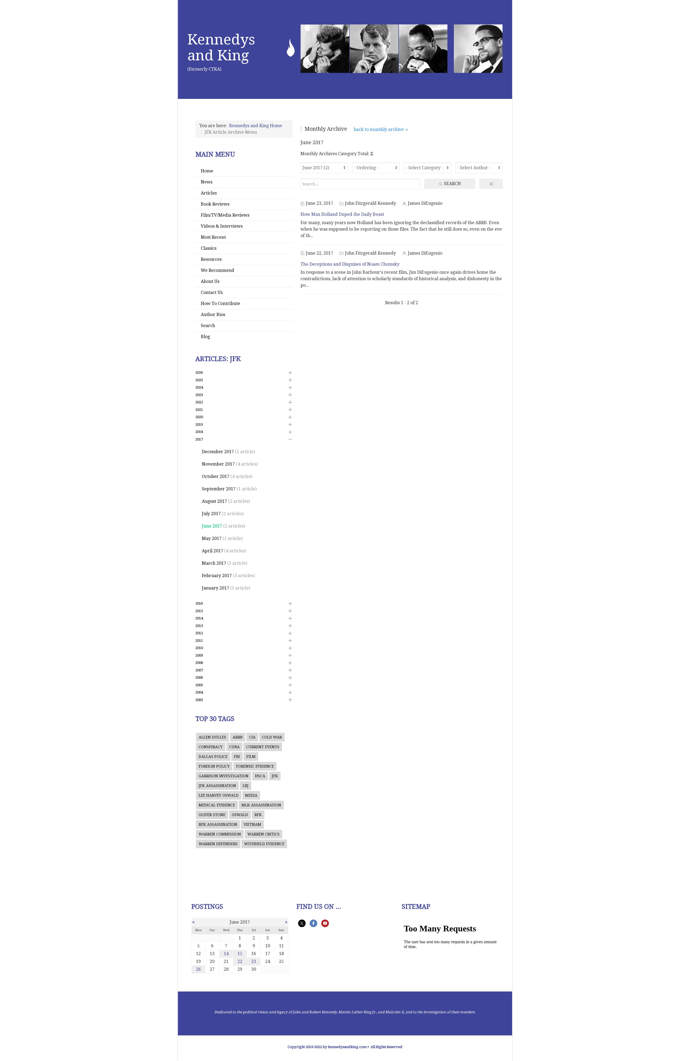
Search (208, 325)
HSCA (260, 776)
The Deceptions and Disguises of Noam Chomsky (350, 264)
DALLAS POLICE (213, 756)
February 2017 (217, 575)
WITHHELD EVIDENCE (264, 844)
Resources (211, 259)
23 (253, 961)
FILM (251, 756)
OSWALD (240, 815)
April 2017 (212, 550)
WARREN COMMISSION (220, 834)
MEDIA (251, 795)
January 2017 (215, 588)
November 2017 (218, 464)
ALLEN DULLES (212, 737)
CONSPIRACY (211, 747)
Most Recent (213, 237)
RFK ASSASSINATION (218, 824)
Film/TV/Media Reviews (225, 215)
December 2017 (218, 451)
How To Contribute (220, 303)
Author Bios (213, 314)
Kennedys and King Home (255, 125)
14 (226, 953)
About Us (210, 281)
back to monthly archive (379, 129)
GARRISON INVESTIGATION (224, 776)
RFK (258, 815)
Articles (209, 193)
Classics (208, 248)
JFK (275, 776)
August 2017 (214, 501)
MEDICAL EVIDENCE (217, 805)
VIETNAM (252, 824)
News (206, 182)
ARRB (238, 737)
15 (239, 953)
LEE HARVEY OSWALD (219, 795)
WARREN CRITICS (263, 834)
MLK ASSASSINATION (261, 805)
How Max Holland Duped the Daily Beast (342, 214)
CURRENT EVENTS (262, 747)
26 (198, 969)
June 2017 (212, 526)
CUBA (234, 747)
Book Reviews (215, 204)
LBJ (246, 785)
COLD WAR (272, 737)
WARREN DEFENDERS (218, 844)
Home (207, 171)
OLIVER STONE (212, 815)
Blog (205, 336)
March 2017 (214, 563)
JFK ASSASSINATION (217, 785)
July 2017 (211, 513)
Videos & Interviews (222, 226)
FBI (237, 756)
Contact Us (212, 292)
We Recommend (217, 270)
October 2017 (215, 476)
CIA (252, 737)
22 (239, 961)
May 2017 (212, 538)
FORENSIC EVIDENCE (255, 766)
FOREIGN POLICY (214, 766)
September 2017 (219, 488)
